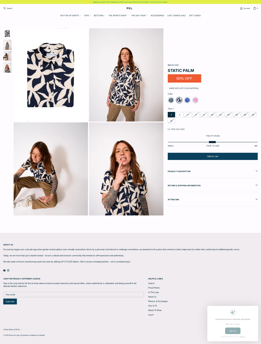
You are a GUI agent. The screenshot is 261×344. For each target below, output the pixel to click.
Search (151, 283)
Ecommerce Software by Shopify (33, 335)
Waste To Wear (155, 310)
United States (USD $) (11, 329)
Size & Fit (152, 306)
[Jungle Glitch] (171, 100)
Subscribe (10, 301)
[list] (88, 121)
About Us (152, 297)
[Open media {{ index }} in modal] (51, 74)
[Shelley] (195, 100)
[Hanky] (187, 100)
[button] (70, 16)
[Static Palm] (179, 100)
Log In (151, 315)
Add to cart (212, 156)
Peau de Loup (14, 335)
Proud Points (154, 288)
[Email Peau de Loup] (4, 270)
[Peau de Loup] (129, 8)
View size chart (178, 129)
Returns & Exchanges (158, 301)
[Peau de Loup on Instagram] (8, 270)
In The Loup (153, 292)
